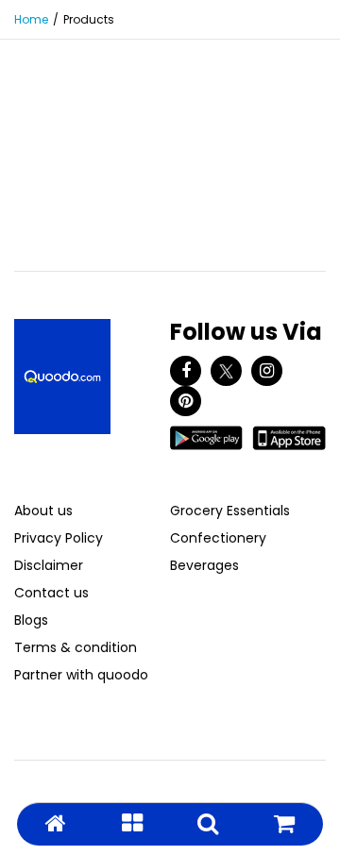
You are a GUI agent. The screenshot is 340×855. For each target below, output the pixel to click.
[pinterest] (185, 401)
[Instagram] (266, 371)
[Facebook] (185, 371)
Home (31, 19)
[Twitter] (226, 371)
